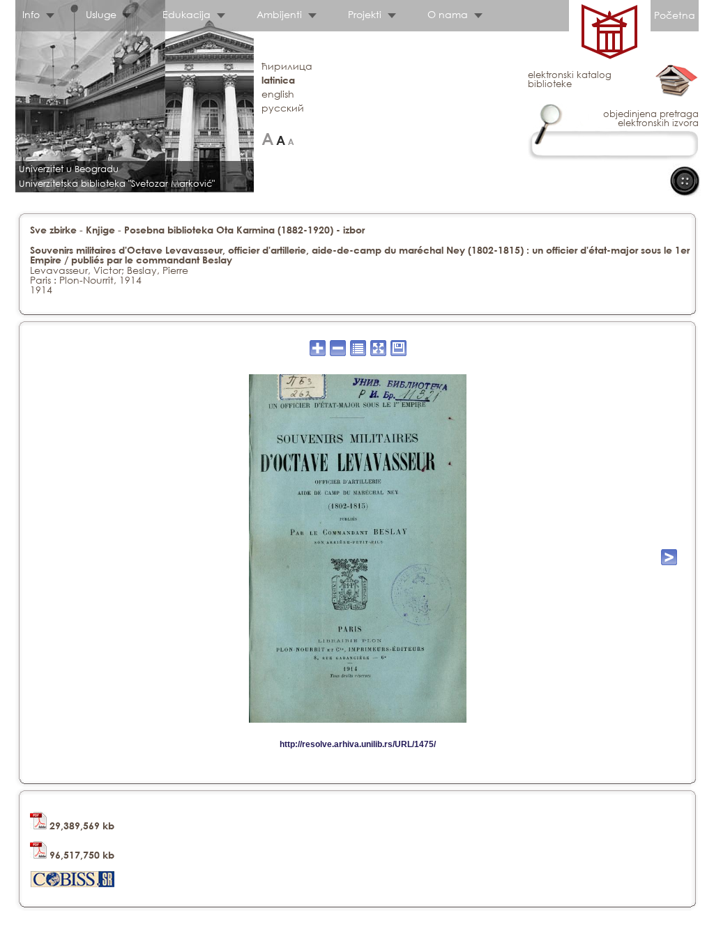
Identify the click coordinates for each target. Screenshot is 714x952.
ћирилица (286, 65)
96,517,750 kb (80, 855)
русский (282, 107)
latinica (278, 80)
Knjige (100, 230)
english (277, 93)
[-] (291, 139)
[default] (280, 139)
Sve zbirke (53, 230)
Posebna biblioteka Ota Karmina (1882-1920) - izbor (244, 230)
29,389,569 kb (80, 825)
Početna (674, 15)
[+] (267, 139)
